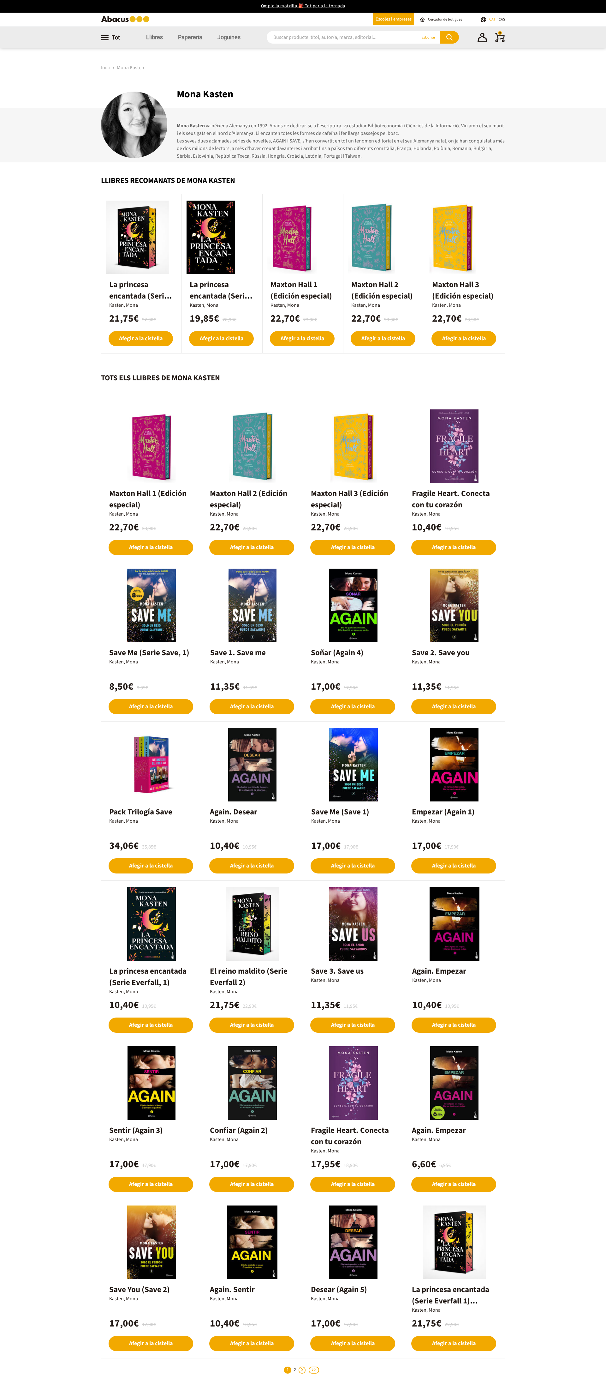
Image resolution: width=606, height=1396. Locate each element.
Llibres (154, 37)
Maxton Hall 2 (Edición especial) (382, 290)
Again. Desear (233, 812)
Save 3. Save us (337, 971)
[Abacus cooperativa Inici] (127, 21)
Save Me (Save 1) (340, 812)
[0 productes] (500, 41)
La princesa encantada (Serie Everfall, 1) (148, 976)
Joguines (229, 37)
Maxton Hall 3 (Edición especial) (463, 290)
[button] (482, 39)
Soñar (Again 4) (337, 652)
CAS (502, 19)
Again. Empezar (439, 971)
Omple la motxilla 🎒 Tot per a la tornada (303, 6)
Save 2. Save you (441, 652)
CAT (492, 19)
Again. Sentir (232, 1289)
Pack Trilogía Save (140, 812)
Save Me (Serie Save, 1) (149, 652)
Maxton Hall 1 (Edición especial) (301, 290)
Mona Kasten (130, 67)
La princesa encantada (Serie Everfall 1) (219, 296)
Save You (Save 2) (139, 1289)
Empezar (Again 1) (443, 812)
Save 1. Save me (238, 652)
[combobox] (334, 37)
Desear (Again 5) (339, 1289)
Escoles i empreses (394, 19)
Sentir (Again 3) (136, 1130)
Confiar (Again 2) (239, 1130)
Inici (106, 67)
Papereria (190, 37)
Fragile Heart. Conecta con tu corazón (451, 499)
